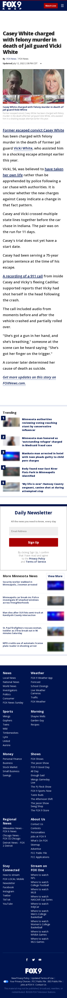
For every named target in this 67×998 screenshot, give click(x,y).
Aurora (6, 745)
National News (11, 682)
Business (8, 763)
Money (8, 754)
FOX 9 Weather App (42, 677)
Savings (7, 775)
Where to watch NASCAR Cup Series (42, 898)
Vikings (6, 716)
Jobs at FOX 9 (38, 836)
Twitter (7, 895)
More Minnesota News (20, 576)
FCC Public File (39, 853)
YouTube (8, 903)
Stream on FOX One (39, 868)
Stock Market (10, 767)
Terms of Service (36, 561)
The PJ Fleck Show (41, 786)
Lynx (5, 737)
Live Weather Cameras (38, 692)
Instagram (8, 891)
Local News (9, 677)
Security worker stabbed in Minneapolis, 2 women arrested (20, 583)
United (6, 741)
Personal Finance (12, 758)
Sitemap (35, 844)
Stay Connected (11, 868)
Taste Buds (37, 795)
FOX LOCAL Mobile (13, 879)
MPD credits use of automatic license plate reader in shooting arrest (23, 644)
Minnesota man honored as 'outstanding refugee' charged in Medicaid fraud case (42, 441)
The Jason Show (40, 763)
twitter (33, 959)
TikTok (6, 899)
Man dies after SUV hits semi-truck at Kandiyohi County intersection (23, 614)
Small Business (11, 771)
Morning (37, 711)
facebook (27, 959)
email (40, 959)
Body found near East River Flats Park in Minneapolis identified (40, 472)
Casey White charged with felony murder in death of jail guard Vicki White (33, 108)
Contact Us (37, 824)
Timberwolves (10, 732)
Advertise (36, 848)
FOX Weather (38, 701)
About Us (38, 819)
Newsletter (9, 883)
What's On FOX (39, 840)
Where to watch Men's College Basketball (39, 914)
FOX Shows (37, 758)
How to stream (11, 874)
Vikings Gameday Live (40, 781)
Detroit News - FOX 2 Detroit (14, 844)
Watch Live (50, 6)
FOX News (23, 58)
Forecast (36, 682)
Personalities (38, 832)
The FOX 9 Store (40, 810)
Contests (36, 828)
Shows (36, 754)
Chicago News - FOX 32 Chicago (11, 837)
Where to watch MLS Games (39, 940)
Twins (6, 724)
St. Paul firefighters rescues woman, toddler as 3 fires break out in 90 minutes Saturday (22, 630)
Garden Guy (37, 720)
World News (9, 686)
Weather (37, 673)
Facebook (8, 887)
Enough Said (37, 775)
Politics (7, 694)
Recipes (35, 724)
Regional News (9, 821)
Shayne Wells (38, 716)
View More (55, 576)
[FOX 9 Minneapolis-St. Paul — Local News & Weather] (13, 5)
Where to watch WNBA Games (39, 933)
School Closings (39, 686)
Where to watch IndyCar (39, 905)
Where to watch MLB (39, 891)
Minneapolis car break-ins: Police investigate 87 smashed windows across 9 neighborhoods (21, 600)
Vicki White (23, 148)
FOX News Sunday (13, 702)
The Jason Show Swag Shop (40, 804)
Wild (5, 728)
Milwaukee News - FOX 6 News (13, 830)
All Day (34, 771)
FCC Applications (40, 857)
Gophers (7, 720)
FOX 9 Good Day (40, 767)
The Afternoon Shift (42, 799)
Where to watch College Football (40, 883)
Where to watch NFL (39, 876)
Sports (8, 711)
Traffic (34, 697)
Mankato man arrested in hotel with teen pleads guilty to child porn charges (43, 457)
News (7, 673)
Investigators (10, 690)
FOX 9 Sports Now (41, 790)
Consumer (8, 698)
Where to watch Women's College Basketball (40, 924)
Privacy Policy (37, 558)
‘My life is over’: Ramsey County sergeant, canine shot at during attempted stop (43, 487)
